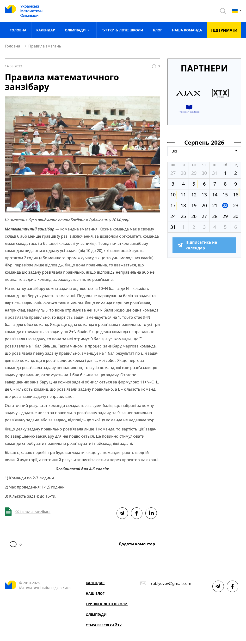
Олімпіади (96, 614)
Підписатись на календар (201, 245)
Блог (157, 30)
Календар (45, 30)
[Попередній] (171, 142)
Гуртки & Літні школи (122, 30)
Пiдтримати (224, 30)
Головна (18, 30)
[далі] (237, 142)
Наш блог (95, 593)
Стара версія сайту (104, 625)
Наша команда (187, 30)
